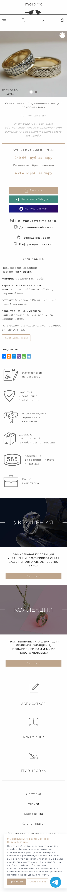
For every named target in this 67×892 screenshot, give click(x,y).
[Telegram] (29, 356)
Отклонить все (37, 881)
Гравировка (33, 771)
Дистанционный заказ (36, 227)
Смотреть (33, 576)
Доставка (33, 794)
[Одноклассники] (9, 356)
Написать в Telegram (36, 199)
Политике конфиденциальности (27, 874)
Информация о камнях (36, 244)
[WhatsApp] (24, 356)
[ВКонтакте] (4, 356)
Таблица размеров (36, 237)
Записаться (33, 704)
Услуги (33, 804)
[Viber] (19, 356)
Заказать (36, 190)
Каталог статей (34, 823)
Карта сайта (33, 813)
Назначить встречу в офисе (36, 220)
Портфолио (33, 737)
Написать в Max (36, 208)
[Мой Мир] (14, 356)
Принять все (16, 881)
